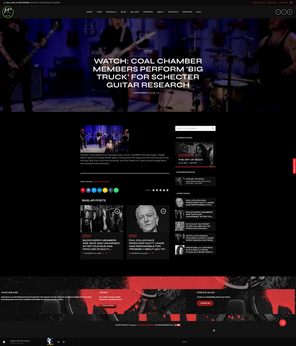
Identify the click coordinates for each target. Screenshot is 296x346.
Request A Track (294, 166)
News (148, 52)
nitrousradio (101, 182)
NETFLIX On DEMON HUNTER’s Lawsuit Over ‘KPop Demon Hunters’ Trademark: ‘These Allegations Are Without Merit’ (200, 241)
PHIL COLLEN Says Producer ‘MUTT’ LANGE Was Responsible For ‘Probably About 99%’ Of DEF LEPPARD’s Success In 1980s (147, 247)
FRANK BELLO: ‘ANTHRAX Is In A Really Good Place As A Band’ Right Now (199, 251)
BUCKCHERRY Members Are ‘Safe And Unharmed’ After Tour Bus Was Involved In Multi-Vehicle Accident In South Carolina (101, 247)
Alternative (186, 155)
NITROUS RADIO (145, 325)
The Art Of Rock (190, 159)
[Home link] (8, 12)
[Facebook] (291, 3)
